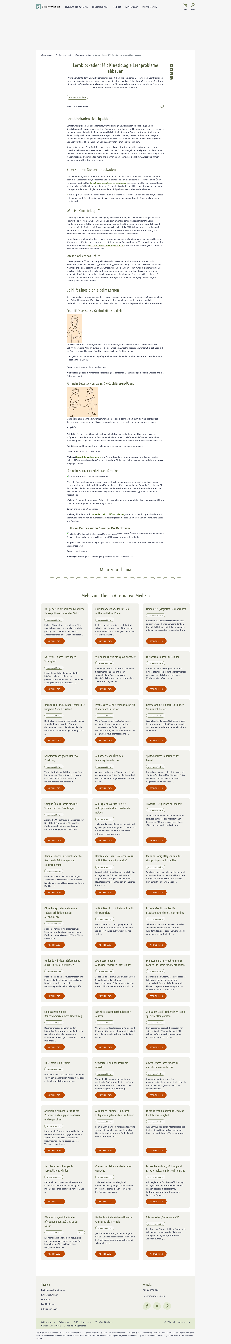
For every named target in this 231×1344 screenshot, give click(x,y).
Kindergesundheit (100, 6)
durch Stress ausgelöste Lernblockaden (107, 182)
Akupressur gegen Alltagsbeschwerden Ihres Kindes (113, 963)
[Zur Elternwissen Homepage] (48, 6)
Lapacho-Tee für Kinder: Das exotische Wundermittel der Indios (165, 910)
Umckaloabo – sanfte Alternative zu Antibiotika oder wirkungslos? (114, 858)
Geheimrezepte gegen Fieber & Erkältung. (61, 758)
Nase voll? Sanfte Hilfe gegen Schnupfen (60, 659)
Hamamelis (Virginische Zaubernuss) (166, 609)
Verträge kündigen (104, 1322)
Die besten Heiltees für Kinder (162, 656)
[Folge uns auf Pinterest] (167, 1306)
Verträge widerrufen (51, 1325)
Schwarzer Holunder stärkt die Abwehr (111, 1065)
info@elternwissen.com (154, 1295)
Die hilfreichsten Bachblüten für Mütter (113, 1014)
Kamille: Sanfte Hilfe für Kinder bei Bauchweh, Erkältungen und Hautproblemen (63, 860)
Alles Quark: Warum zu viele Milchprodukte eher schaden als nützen (112, 808)
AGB (76, 1322)
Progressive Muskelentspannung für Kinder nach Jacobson (115, 707)
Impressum (86, 1322)
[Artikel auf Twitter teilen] (171, 69)
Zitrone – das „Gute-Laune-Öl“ (162, 1217)
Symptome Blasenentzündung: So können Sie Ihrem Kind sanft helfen (165, 963)
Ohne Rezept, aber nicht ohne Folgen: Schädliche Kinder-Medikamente (60, 912)
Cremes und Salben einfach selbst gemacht (113, 1168)
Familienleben (131, 6)
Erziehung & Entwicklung (76, 6)
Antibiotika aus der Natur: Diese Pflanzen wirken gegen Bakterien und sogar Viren (62, 1115)
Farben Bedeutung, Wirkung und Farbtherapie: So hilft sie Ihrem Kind (165, 1168)
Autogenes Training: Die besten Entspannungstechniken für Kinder (114, 1113)
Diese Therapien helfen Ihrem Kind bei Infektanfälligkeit (165, 1113)
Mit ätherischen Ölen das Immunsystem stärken (109, 758)
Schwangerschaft (151, 6)
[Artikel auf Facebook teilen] (171, 65)
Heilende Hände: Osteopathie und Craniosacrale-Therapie (113, 1219)
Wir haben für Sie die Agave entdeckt (115, 656)
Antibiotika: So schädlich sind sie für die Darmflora (114, 910)
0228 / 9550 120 (151, 1290)
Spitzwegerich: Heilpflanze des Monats (162, 758)
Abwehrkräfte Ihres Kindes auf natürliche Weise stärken (162, 1065)
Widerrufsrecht (48, 1322)
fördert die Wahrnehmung (88, 456)
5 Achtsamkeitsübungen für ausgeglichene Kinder (59, 1168)
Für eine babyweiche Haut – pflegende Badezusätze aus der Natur (61, 1221)
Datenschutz (65, 1322)
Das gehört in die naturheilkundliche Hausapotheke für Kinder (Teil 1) (64, 611)
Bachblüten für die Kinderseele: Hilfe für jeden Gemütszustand (64, 707)
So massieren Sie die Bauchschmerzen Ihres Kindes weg (63, 1014)
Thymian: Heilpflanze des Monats (164, 803)
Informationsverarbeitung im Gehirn (106, 245)
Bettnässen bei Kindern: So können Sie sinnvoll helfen (165, 707)
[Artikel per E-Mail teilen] (171, 73)
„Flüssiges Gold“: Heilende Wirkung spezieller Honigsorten (165, 1014)
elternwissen (46, 55)
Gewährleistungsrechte (75, 1325)
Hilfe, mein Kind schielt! (57, 1062)
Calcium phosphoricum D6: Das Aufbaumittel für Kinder (112, 611)
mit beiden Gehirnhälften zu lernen (107, 514)
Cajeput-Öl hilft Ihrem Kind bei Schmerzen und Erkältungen (61, 806)
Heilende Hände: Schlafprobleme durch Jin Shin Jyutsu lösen (62, 963)
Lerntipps (117, 6)
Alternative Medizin (83, 55)
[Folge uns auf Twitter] (157, 1306)
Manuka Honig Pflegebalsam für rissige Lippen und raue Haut (163, 858)
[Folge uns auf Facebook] (147, 1306)
